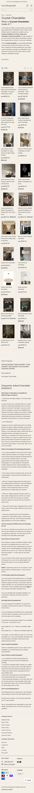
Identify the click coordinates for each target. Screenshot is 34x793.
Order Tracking (5, 725)
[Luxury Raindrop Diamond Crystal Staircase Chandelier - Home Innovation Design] (25, 85)
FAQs (2, 747)
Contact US (4, 745)
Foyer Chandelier (24, 366)
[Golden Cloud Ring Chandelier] (8, 283)
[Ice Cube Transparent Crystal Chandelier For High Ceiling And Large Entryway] (8, 116)
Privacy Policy (5, 727)
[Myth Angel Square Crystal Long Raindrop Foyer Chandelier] (25, 115)
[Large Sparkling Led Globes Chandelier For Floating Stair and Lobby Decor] (8, 205)
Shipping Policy (5, 719)
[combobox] (17, 9)
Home (2, 15)
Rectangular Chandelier (8, 368)
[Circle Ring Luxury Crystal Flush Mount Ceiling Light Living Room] (8, 232)
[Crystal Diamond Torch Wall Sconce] (8, 335)
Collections (8, 15)
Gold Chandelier (13, 366)
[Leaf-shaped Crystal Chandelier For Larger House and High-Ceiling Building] (8, 147)
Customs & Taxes (6, 735)
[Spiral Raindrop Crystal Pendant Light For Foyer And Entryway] (8, 176)
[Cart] (27, 5)
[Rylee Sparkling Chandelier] (25, 282)
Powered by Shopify (6, 789)
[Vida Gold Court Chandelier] (25, 257)
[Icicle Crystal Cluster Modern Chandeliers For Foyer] (25, 176)
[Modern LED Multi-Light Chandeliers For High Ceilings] (25, 145)
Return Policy (5, 722)
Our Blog (3, 750)
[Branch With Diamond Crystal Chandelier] (8, 308)
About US (4, 742)
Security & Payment (6, 732)
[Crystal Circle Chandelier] (8, 257)
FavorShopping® (8, 6)
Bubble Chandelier (19, 364)
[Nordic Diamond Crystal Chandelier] (25, 309)
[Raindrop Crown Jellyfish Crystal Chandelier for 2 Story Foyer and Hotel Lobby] (25, 205)
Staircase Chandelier (7, 364)
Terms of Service (6, 730)
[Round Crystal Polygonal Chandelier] (25, 231)
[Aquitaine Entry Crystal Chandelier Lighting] (25, 336)
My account (4, 752)
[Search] (31, 9)
